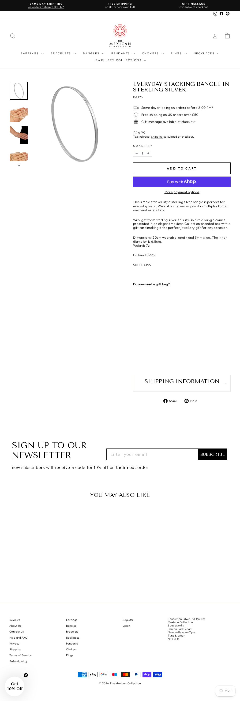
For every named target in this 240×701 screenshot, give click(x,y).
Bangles (92, 53)
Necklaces (205, 53)
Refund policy (18, 661)
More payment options (182, 192)
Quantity (143, 145)
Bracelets (61, 53)
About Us (15, 625)
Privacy (14, 643)
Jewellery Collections (118, 60)
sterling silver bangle (187, 202)
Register (128, 620)
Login (126, 625)
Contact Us (16, 631)
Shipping (157, 136)
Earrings (30, 53)
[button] (14, 686)
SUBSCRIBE (212, 454)
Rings (177, 53)
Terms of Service (20, 655)
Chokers (151, 53)
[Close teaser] (25, 675)
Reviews (14, 620)
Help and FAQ (18, 637)
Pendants (121, 53)
